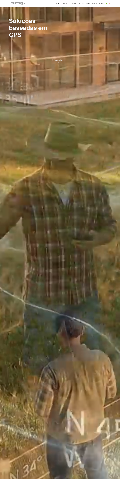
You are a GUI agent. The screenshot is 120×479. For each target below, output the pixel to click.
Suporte (94, 3)
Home (58, 3)
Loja (79, 3)
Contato (101, 3)
